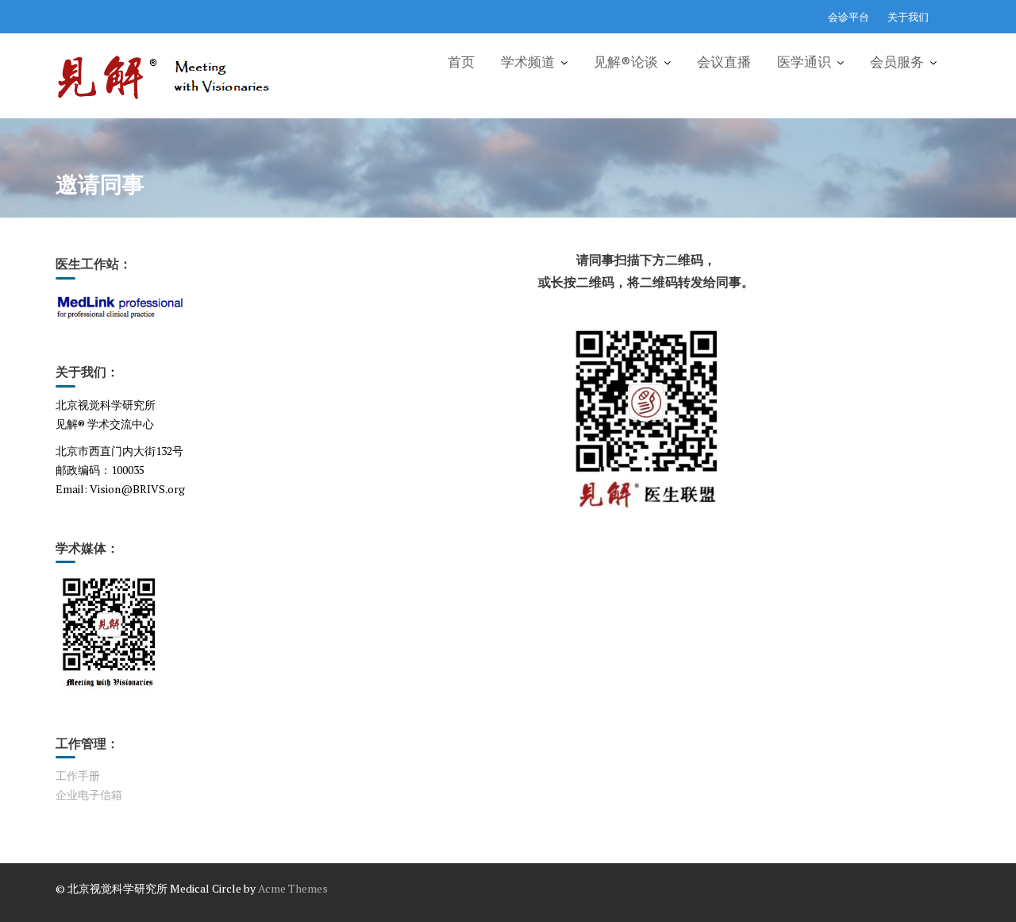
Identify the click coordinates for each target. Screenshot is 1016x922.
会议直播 (724, 62)
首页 (461, 62)
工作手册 (78, 775)
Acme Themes (293, 888)
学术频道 (528, 62)
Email (70, 488)
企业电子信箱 (89, 794)
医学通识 (804, 62)
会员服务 (897, 62)
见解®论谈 (626, 62)
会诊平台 (848, 17)
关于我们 (908, 17)
